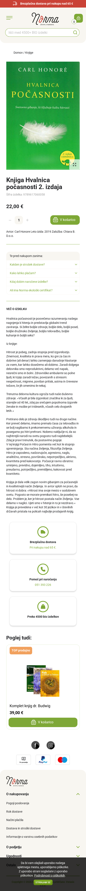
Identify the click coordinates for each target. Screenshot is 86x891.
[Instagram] (51, 745)
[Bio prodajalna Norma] (45, 18)
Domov (18, 52)
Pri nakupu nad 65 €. (43, 547)
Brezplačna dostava (43, 542)
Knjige (29, 52)
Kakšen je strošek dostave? (27, 264)
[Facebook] (35, 745)
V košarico (67, 220)
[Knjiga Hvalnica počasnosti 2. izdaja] (43, 115)
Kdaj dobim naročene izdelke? (29, 281)
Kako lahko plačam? (23, 273)
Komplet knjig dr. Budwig (30, 706)
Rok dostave (14, 811)
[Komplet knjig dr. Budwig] (43, 651)
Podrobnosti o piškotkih (49, 875)
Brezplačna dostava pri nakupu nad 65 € (46, 3)
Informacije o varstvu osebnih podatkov (31, 836)
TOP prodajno (21, 650)
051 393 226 (43, 584)
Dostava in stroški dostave (23, 828)
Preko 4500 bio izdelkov (43, 616)
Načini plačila (14, 820)
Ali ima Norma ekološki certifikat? (31, 290)
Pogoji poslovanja (17, 803)
